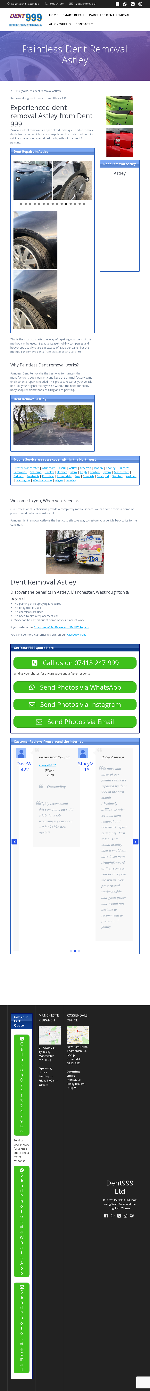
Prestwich (33, 476)
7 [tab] (48, 204)
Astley (73, 468)
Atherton (85, 468)
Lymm (107, 472)
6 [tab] (44, 204)
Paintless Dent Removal (109, 15)
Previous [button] (18, 179)
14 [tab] (80, 204)
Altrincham (48, 468)
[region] (52, 184)
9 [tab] (57, 204)
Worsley (71, 480)
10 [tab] (62, 204)
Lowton (95, 472)
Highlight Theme (120, 1208)
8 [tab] (53, 204)
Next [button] (87, 179)
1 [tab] (21, 204)
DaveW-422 (47, 765)
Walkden (131, 476)
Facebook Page (76, 634)
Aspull (62, 468)
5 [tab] (39, 204)
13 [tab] (75, 204)
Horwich (62, 472)
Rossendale (64, 476)
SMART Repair (74, 15)
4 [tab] (35, 204)
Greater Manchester (26, 468)
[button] (135, 841)
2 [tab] (26, 204)
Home (53, 15)
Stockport (103, 476)
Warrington (23, 480)
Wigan (59, 480)
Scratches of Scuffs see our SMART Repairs (61, 627)
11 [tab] (66, 204)
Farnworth (20, 472)
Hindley (49, 472)
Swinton (117, 476)
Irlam (73, 472)
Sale (77, 476)
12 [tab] (71, 204)
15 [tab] (84, 204)
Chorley (110, 468)
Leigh (83, 472)
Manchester (121, 472)
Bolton (98, 468)
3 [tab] (30, 204)
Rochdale (48, 476)
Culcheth (124, 468)
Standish (88, 476)
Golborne (35, 472)
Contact (83, 24)
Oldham (18, 476)
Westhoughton (42, 480)
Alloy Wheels (60, 24)
